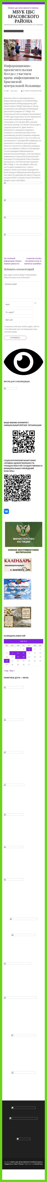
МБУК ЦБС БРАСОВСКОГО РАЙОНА (23, 16)
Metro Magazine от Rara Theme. (23, 1163)
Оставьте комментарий (32, 91)
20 (7, 661)
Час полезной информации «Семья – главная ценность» (13, 261)
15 (18, 657)
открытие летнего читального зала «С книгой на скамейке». (33, 261)
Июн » (12, 671)
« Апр (6, 671)
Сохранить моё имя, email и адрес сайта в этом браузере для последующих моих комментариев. (21, 329)
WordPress (38, 1164)
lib (7, 91)
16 (23, 657)
